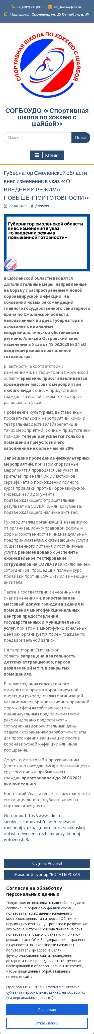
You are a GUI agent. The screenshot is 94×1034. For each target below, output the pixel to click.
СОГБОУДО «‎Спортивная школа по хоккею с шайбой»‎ (47, 117)
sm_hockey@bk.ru (67, 7)
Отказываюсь (47, 1023)
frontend (42, 205)
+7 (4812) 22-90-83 (30, 7)
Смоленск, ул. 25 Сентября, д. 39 (60, 14)
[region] (47, 957)
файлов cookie (59, 908)
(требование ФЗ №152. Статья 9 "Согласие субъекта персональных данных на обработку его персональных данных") (45, 992)
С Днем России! (47, 863)
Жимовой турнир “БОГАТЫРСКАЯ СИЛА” (47, 877)
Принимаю (47, 1009)
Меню (52, 155)
